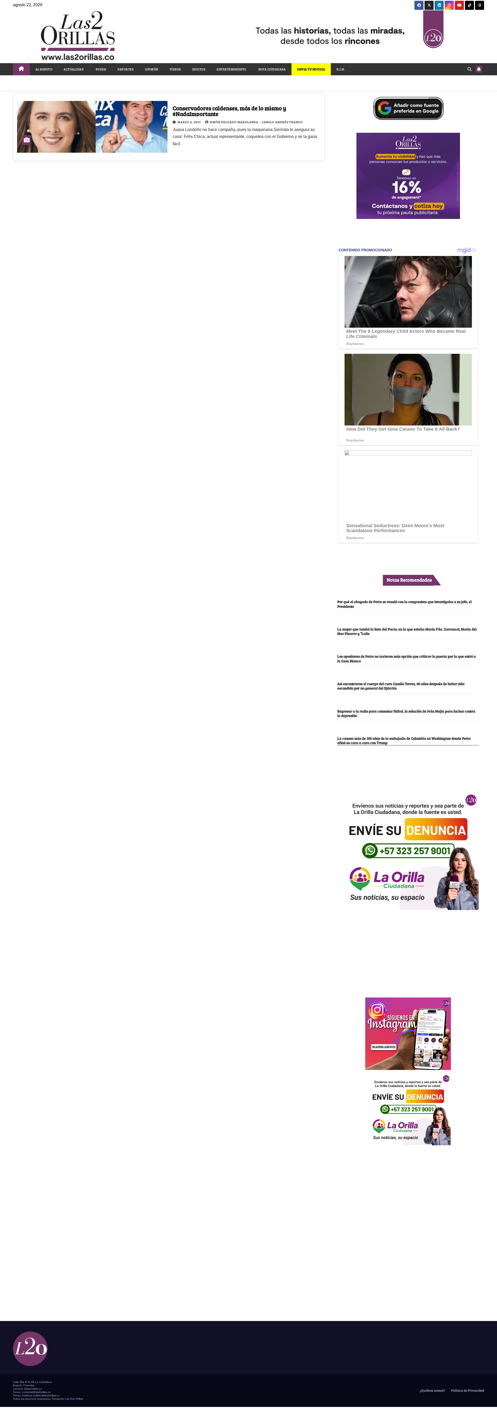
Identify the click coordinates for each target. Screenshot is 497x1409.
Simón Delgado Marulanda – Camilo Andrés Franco (256, 122)
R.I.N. (341, 69)
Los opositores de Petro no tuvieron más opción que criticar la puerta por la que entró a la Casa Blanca (406, 658)
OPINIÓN (151, 69)
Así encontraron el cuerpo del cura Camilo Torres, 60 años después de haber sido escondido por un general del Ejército (400, 686)
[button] (469, 69)
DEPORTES (126, 69)
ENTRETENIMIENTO (231, 69)
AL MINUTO (44, 69)
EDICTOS (199, 69)
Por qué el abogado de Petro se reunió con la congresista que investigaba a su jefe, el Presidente (404, 603)
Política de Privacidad (467, 1390)
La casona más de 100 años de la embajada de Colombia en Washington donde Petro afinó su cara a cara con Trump (404, 740)
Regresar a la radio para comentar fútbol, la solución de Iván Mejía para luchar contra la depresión (406, 713)
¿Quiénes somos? (432, 1390)
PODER (100, 69)
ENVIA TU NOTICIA (311, 69)
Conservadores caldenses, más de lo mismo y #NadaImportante (229, 111)
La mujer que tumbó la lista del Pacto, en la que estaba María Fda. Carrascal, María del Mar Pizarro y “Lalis (407, 631)
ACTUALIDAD (74, 69)
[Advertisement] (408, 951)
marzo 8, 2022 (190, 122)
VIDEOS (175, 69)
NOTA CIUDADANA (272, 69)
